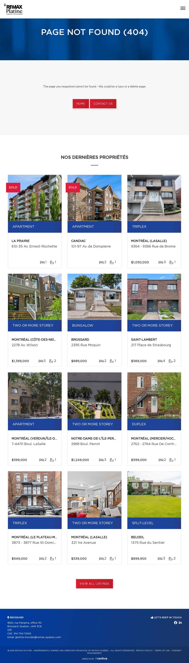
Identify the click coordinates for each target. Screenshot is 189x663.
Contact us (103, 104)
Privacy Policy (144, 651)
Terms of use (162, 651)
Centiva (101, 658)
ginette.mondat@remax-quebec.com (38, 637)
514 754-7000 (22, 634)
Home (80, 104)
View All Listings (94, 584)
